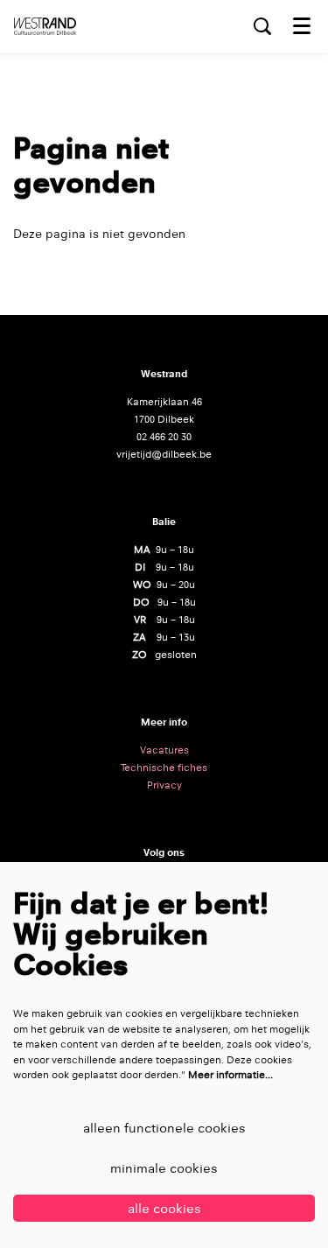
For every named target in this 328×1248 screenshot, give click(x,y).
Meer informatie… (230, 1075)
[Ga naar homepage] (45, 26)
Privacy (164, 785)
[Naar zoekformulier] (262, 26)
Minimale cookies (164, 1167)
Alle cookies (164, 1208)
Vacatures (164, 750)
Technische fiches (164, 767)
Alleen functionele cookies (164, 1127)
